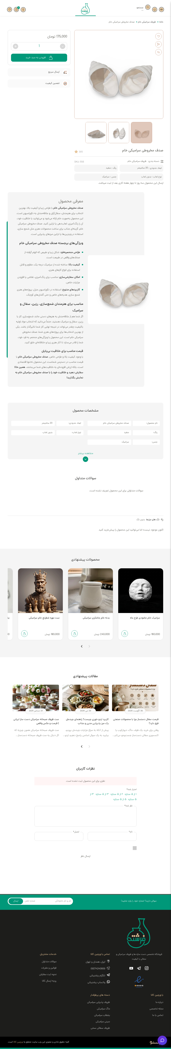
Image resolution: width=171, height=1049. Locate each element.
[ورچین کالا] (85, 9)
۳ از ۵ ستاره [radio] (102, 794)
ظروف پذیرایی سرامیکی (98, 1002)
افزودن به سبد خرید (36, 58)
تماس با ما (157, 1015)
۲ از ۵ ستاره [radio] (117, 794)
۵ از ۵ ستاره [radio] (119, 800)
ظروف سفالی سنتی (100, 1028)
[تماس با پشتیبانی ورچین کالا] (154, 9)
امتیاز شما (131, 789)
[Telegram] (139, 968)
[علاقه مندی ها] (9, 9)
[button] (161, 9)
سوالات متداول (49, 962)
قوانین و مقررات (48, 968)
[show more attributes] (85, 457)
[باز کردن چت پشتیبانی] (162, 1040)
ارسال (15, 901)
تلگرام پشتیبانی (97, 976)
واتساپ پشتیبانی (96, 982)
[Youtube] (131, 968)
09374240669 (98, 969)
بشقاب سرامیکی (102, 1015)
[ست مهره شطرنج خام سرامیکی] (40, 590)
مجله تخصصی (156, 1009)
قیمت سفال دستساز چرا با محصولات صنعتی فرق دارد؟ (135, 721)
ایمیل (76, 832)
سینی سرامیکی (103, 1022)
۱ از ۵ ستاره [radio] (131, 794)
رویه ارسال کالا (49, 981)
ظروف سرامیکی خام (147, 22)
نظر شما (128, 806)
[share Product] (158, 44)
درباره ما (159, 1002)
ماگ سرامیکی (103, 1009)
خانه (161, 22)
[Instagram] (146, 968)
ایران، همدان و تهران (95, 962)
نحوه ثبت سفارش (47, 974)
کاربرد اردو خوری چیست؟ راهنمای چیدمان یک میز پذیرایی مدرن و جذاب (87, 721)
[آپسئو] (156, 1042)
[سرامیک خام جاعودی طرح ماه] (140, 590)
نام (130, 832)
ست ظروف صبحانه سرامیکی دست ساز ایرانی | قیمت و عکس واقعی (36, 721)
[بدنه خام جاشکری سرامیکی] (90, 590)
